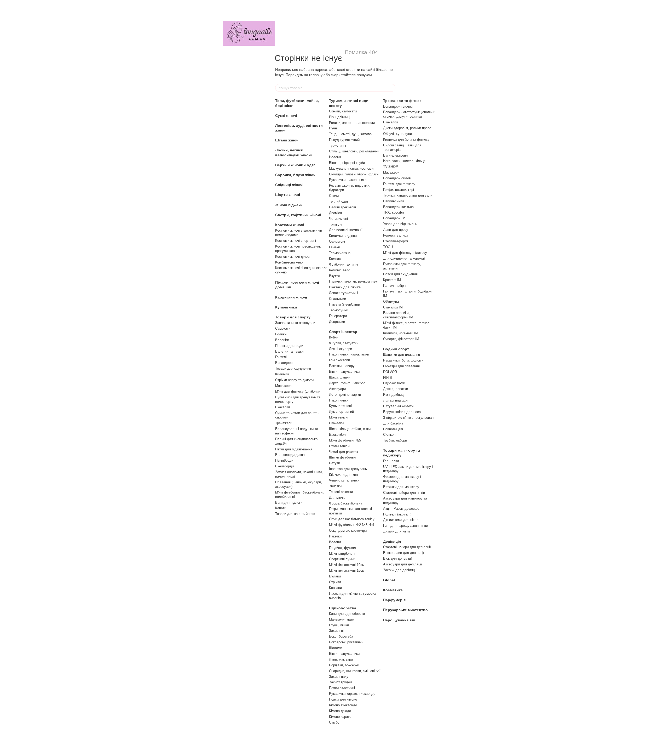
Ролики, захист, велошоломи (352, 123)
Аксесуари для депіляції (402, 564)
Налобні (335, 157)
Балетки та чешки (289, 351)
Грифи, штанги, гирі (398, 190)
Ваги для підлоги (288, 503)
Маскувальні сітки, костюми (351, 168)
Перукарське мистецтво (405, 610)
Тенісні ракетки (341, 492)
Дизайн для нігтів (397, 531)
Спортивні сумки (342, 559)
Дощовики (337, 322)
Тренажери (283, 423)
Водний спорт (396, 349)
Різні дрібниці (339, 117)
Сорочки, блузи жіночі (295, 175)
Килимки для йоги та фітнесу (406, 139)
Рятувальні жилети (398, 406)
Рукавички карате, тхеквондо (352, 694)
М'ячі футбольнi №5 (345, 440)
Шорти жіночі (287, 195)
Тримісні (335, 224)
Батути (334, 463)
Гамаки (334, 247)
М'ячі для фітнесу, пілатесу (405, 253)
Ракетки (335, 536)
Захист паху (338, 677)
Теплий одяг (338, 201)
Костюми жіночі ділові (292, 257)
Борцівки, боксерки (344, 665)
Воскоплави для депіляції (403, 553)
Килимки (282, 374)
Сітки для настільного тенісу (351, 519)
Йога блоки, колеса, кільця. (404, 161)
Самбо (334, 722)
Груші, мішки (339, 625)
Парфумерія (394, 600)
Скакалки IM (393, 307)
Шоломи (335, 648)
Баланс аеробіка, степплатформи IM (398, 315)
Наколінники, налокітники (349, 354)
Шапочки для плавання (401, 355)
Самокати (282, 328)
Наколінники (338, 400)
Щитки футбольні (342, 457)
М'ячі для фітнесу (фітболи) (297, 391)
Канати (280, 508)
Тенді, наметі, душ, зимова (350, 134)
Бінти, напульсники (344, 372)
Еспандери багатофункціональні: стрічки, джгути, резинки (409, 114)
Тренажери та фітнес (402, 101)
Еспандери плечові (398, 106)
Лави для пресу (395, 230)
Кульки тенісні (340, 406)
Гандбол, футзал (342, 548)
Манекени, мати (341, 619)
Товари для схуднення (293, 368)
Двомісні (336, 213)
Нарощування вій (399, 620)
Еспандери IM (394, 218)
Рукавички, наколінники (347, 180)
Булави (335, 576)
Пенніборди (284, 460)
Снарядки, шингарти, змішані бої (354, 671)
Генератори (338, 316)
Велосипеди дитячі (290, 455)
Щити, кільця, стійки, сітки (350, 429)
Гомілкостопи (339, 360)
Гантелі (281, 357)
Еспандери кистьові (398, 207)
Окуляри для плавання (401, 366)
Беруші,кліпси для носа (402, 412)
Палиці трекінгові (342, 207)
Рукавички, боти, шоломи (403, 360)
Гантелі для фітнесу (399, 184)
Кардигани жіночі (291, 297)
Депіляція (392, 541)
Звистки (335, 486)
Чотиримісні (338, 219)
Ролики (280, 334)
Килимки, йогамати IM (400, 333)
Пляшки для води (289, 346)
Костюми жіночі (289, 225)
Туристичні (337, 145)
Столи (334, 196)
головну (315, 75)
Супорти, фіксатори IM (401, 339)
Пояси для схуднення (400, 274)
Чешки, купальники (344, 480)
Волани (335, 542)
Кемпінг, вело (339, 270)
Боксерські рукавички (346, 642)
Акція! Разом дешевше (401, 509)
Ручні (333, 128)
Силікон (389, 435)
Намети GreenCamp (344, 304)
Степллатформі (395, 241)
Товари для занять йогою (295, 514)
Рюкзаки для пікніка (345, 287)
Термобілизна (339, 253)
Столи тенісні (339, 446)
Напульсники (393, 201)
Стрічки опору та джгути (294, 380)
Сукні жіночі (286, 115)
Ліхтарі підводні (395, 400)
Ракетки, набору (342, 366)
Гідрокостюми (394, 383)
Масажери (283, 386)
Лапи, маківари (341, 659)
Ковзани (335, 588)
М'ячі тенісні (338, 417)
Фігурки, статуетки (343, 343)
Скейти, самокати (343, 111)
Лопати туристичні (343, 293)
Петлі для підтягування (293, 449)
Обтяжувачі (392, 301)
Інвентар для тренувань (348, 469)
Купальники (286, 307)
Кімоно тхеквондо (343, 705)
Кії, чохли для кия (343, 475)
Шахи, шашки (339, 377)
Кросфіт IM (392, 280)
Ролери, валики (395, 235)
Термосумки (338, 310)
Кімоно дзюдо (340, 711)
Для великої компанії (345, 230)
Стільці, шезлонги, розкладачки (354, 151)
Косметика (393, 590)
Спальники (337, 299)
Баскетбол (337, 435)
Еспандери (283, 363)
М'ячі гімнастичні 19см (347, 565)
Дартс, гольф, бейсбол (347, 383)
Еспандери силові (397, 178)
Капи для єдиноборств (347, 614)
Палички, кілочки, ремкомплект (354, 281)
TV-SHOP (390, 167)
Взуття (334, 276)
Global (389, 580)
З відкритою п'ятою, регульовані (408, 418)
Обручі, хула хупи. (398, 134)
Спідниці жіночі (289, 185)
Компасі (335, 259)
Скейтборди (284, 466)
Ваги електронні (395, 155)
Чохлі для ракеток (343, 452)
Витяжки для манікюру (401, 487)
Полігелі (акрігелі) (397, 514)
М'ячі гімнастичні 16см (347, 570)
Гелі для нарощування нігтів (405, 526)
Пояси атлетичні (342, 688)
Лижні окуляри (340, 349)
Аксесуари (337, 389)
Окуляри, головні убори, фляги (353, 174)
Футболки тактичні (343, 264)
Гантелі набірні (394, 286)
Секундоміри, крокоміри (348, 530)
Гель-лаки (391, 461)
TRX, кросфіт (393, 212)
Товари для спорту (292, 317)
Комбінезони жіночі (290, 262)
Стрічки (335, 582)
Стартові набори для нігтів (404, 493)
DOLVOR (390, 372)
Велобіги (282, 340)
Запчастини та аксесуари (295, 323)
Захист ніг (337, 631)
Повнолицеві (393, 429)
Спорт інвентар (343, 332)
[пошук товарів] (391, 88)
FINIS (387, 378)
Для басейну (393, 423)
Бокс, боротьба (341, 636)
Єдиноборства (342, 608)
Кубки (333, 337)
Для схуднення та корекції (404, 258)
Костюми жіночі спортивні (295, 241)
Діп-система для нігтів (400, 520)
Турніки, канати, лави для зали (407, 195)
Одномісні (337, 241)
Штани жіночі (287, 140)
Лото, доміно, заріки (345, 395)
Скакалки (282, 407)
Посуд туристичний (344, 140)
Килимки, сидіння (343, 236)
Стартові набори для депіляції (407, 547)
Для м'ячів (337, 498)
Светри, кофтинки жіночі (298, 215)
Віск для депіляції (397, 558)
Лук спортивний (341, 412)
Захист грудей (340, 682)
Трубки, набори (395, 440)
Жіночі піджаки (289, 205)
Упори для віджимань (400, 224)
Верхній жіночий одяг (295, 165)
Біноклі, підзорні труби (347, 163)
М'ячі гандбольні (342, 553)
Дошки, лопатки (395, 389)
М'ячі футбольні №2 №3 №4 (351, 525)
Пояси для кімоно (343, 699)
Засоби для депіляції (400, 570)
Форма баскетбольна (345, 503)
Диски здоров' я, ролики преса (407, 128)
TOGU (388, 247)
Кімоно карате (340, 717)
